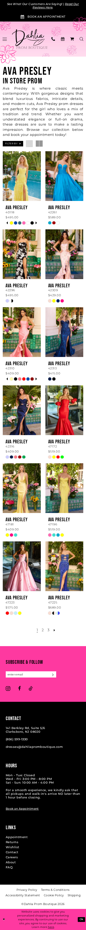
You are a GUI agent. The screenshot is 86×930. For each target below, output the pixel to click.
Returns (12, 842)
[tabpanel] (11, 223)
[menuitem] (53, 39)
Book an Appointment (22, 809)
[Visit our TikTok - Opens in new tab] (31, 688)
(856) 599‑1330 (17, 739)
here (51, 927)
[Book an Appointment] (62, 39)
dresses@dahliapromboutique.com (34, 747)
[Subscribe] (53, 674)
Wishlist (12, 847)
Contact (12, 852)
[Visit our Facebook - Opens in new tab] (19, 688)
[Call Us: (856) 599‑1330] (53, 39)
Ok (81, 919)
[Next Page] (54, 630)
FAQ (9, 867)
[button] (72, 39)
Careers (12, 857)
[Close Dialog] (4, 919)
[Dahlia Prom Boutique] (30, 39)
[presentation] (22, 176)
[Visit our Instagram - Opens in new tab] (8, 688)
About (11, 862)
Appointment (17, 837)
